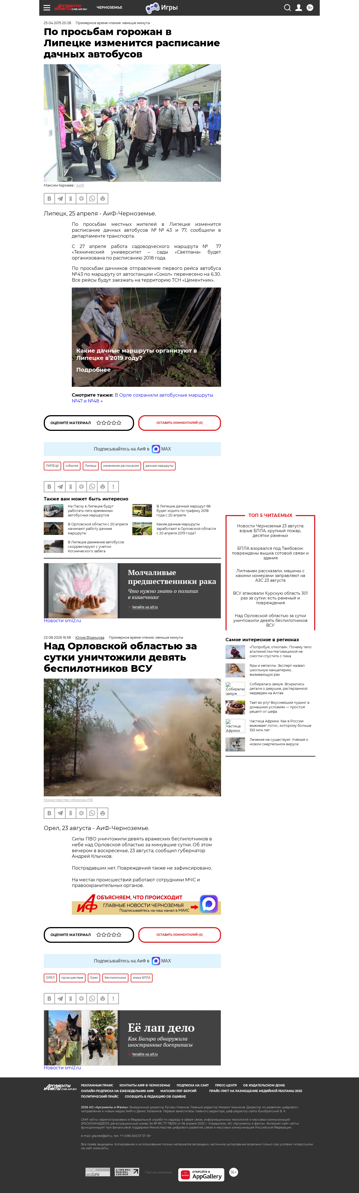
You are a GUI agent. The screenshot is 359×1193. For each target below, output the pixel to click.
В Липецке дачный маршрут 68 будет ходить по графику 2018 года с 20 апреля (184, 510)
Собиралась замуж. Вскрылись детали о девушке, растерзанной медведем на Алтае (278, 688)
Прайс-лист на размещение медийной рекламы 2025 (255, 1091)
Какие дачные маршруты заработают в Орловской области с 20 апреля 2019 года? (186, 528)
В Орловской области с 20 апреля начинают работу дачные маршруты (98, 528)
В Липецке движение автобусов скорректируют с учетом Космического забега (96, 546)
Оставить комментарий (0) (180, 423)
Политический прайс (99, 1096)
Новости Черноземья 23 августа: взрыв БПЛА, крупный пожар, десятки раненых (270, 531)
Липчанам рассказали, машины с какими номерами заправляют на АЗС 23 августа (270, 576)
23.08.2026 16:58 (57, 637)
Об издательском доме (264, 1085)
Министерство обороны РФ (68, 800)
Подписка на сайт (193, 1085)
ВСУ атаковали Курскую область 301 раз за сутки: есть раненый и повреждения (270, 598)
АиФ (80, 185)
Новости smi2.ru (62, 620)
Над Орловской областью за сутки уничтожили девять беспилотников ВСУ (270, 620)
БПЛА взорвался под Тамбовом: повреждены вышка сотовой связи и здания (270, 553)
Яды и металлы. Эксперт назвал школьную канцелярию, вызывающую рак (277, 670)
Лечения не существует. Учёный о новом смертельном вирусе (279, 741)
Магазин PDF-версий (178, 1091)
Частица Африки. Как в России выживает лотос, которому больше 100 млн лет (280, 725)
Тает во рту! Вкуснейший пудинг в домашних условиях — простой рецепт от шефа (279, 707)
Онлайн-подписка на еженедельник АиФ (117, 1091)
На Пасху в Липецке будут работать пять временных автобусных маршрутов (91, 510)
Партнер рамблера (158, 1172)
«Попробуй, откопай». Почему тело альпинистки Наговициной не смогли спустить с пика (281, 651)
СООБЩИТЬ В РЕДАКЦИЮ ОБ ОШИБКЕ (155, 1096)
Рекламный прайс (97, 1085)
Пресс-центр (226, 1085)
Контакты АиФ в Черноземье (144, 1085)
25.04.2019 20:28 (57, 23)
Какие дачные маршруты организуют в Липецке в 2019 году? (136, 354)
